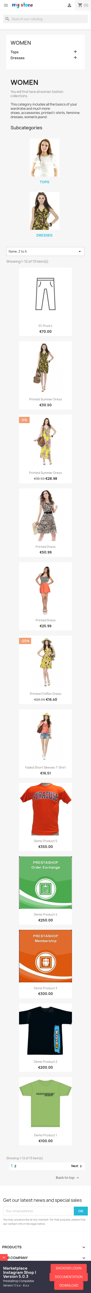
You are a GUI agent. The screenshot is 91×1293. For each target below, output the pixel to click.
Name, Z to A (45, 251)
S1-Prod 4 (45, 326)
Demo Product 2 (45, 1062)
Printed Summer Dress (45, 399)
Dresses (18, 58)
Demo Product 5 (45, 841)
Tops (15, 52)
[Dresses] (44, 211)
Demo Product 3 (45, 988)
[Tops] (44, 157)
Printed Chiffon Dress (45, 694)
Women (21, 42)
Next (77, 1166)
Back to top (68, 1177)
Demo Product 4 (45, 914)
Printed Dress (46, 547)
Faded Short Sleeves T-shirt (45, 767)
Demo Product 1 (45, 1135)
